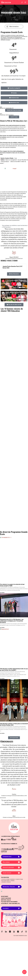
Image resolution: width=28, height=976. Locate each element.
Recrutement (4, 896)
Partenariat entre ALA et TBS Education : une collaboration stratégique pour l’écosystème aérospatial (11, 621)
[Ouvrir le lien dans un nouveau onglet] (3, 839)
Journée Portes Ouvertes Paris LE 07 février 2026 (12, 267)
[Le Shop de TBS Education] (14, 919)
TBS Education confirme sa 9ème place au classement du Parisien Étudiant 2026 (14, 724)
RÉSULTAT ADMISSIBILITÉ (6, 108)
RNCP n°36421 (20, 161)
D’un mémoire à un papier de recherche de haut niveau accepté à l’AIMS (12, 585)
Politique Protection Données (9, 901)
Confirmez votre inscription (7, 115)
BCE (1, 107)
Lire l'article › (2, 592)
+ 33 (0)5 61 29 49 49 (6, 882)
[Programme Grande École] (6, 2)
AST (1, 113)
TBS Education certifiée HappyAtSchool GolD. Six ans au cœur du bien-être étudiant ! (14, 669)
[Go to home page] (14, 827)
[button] (14, 737)
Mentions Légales (6, 900)
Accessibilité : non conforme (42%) (10, 903)
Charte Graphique (6, 898)
